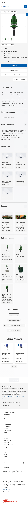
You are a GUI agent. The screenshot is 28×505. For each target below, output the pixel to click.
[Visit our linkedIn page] (13, 471)
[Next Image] (24, 25)
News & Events (7, 440)
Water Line (6, 418)
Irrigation (6, 428)
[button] (14, 87)
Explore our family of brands (9, 479)
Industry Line (7, 420)
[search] (25, 2)
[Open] (25, 6)
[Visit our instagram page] (17, 471)
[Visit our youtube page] (21, 471)
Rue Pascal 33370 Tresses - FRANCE (11, 396)
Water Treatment (7, 430)
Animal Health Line (8, 414)
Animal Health (7, 426)
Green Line (6, 416)
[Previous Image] (3, 25)
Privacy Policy (6, 489)
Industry (5, 432)
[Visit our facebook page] (10, 471)
